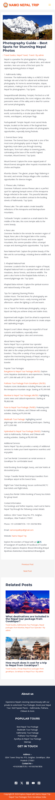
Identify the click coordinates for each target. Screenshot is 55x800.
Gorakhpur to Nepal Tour (25, 671)
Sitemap (27, 742)
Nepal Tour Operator (33, 627)
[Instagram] (27, 783)
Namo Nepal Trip (19, 536)
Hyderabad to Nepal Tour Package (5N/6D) (22, 431)
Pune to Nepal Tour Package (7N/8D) (20, 407)
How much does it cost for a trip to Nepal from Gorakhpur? (26, 664)
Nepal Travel (22, 55)
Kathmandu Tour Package (28, 733)
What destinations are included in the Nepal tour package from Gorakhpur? (27, 619)
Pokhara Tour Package (27, 735)
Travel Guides (10, 55)
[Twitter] (21, 783)
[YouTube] (33, 783)
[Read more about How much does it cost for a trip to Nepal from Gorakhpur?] (28, 648)
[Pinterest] (39, 783)
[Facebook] (16, 783)
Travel (31, 55)
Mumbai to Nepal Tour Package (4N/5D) (21, 395)
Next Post (27, 571)
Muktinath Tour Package (14, 419)
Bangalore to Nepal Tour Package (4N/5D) (22, 371)
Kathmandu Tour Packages (28, 625)
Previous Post (27, 564)
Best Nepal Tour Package (27, 727)
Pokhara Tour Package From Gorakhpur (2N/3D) (24, 383)
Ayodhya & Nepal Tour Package (27, 739)
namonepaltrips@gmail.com (22, 530)
